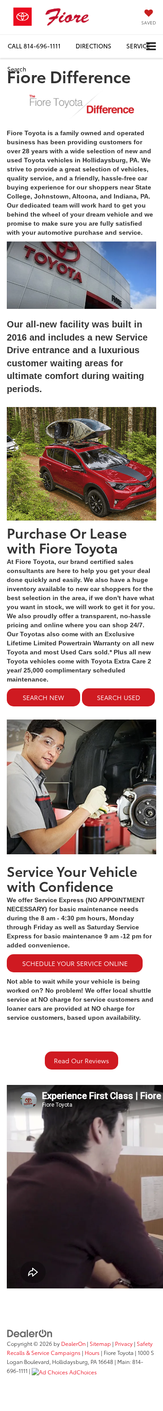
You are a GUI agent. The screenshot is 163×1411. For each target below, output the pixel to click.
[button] (34, 45)
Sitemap (100, 1343)
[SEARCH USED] (118, 708)
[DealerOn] (30, 1332)
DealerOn (73, 1343)
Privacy (124, 1343)
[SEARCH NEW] (44, 708)
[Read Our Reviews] (81, 1071)
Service (138, 46)
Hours (92, 1352)
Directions (93, 46)
